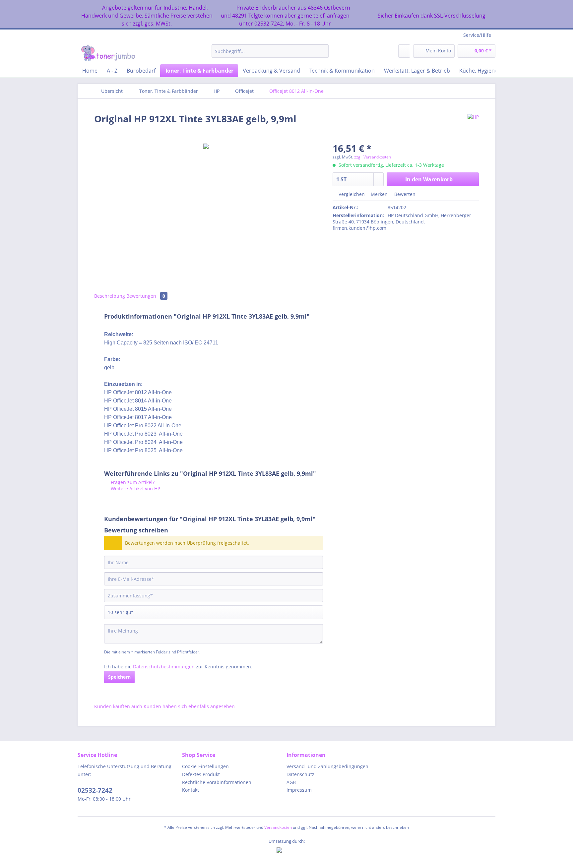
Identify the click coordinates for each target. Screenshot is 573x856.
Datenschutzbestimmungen (164, 666)
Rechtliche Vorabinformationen (216, 782)
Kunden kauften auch (118, 706)
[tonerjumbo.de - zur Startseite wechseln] (108, 52)
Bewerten (404, 194)
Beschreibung (109, 296)
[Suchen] (322, 51)
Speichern (119, 677)
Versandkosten (278, 827)
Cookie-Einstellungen (205, 766)
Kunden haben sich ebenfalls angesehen (189, 706)
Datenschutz (300, 774)
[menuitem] (270, 54)
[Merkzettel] (404, 51)
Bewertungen (145, 296)
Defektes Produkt (201, 774)
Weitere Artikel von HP (134, 488)
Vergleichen (351, 194)
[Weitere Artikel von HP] (473, 125)
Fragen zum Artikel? (132, 482)
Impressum (299, 790)
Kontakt (190, 790)
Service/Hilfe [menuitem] (477, 35)
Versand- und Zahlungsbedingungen (327, 766)
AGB (291, 782)
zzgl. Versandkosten (372, 157)
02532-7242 (95, 790)
